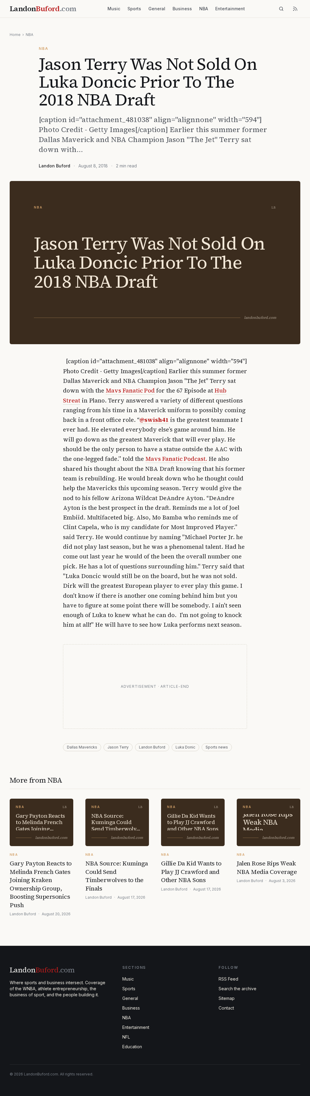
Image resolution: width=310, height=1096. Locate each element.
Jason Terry (118, 747)
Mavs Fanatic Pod (130, 390)
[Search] (281, 9)
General (156, 8)
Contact (226, 1007)
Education (132, 1046)
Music (113, 8)
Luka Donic (185, 747)
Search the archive (237, 988)
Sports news (217, 747)
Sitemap (227, 998)
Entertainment (230, 8)
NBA (203, 8)
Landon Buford (54, 165)
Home (15, 34)
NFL (126, 1036)
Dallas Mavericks (82, 747)
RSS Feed (228, 978)
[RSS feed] (295, 9)
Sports (134, 8)
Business (182, 8)
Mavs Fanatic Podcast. (176, 459)
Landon (42, 970)
